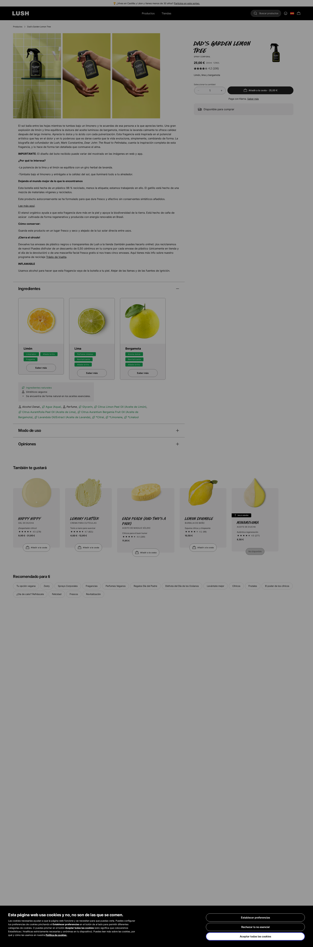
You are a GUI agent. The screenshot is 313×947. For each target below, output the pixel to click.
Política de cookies (56, 935)
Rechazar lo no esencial (255, 927)
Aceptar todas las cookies (255, 936)
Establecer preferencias (255, 917)
